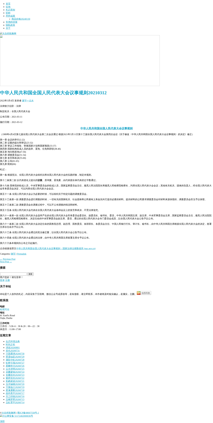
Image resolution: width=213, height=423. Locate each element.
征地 (8, 7)
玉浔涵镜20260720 (15, 384)
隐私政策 (10, 25)
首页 (8, 3)
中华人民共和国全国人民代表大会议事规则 (106, 128)
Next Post (6, 261)
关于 (8, 28)
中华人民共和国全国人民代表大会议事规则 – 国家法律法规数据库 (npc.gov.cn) (55, 248)
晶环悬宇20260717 (15, 393)
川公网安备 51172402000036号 (17, 416)
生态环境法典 (13, 341)
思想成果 (10, 16)
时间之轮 (10, 344)
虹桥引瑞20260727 (15, 363)
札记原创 (10, 10)
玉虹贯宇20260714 (15, 402)
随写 (13, 254)
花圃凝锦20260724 (15, 372)
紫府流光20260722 (15, 378)
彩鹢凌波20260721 (15, 381)
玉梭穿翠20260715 (15, 399)
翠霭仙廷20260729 (15, 356)
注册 (7, 280)
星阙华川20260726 (15, 366)
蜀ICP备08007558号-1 (28, 413)
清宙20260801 (13, 347)
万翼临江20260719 (15, 387)
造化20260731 (13, 350)
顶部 (2, 421)
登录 (2, 280)
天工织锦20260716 (15, 396)
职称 (8, 13)
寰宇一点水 (28, 100)
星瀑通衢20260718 (15, 390)
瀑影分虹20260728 (15, 360)
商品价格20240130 (21, 19)
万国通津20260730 (15, 353)
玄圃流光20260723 (15, 375)
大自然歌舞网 (9, 413)
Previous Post (7, 259)
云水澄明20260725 (15, 369)
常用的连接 (11, 22)
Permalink (21, 254)
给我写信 (4, 309)
